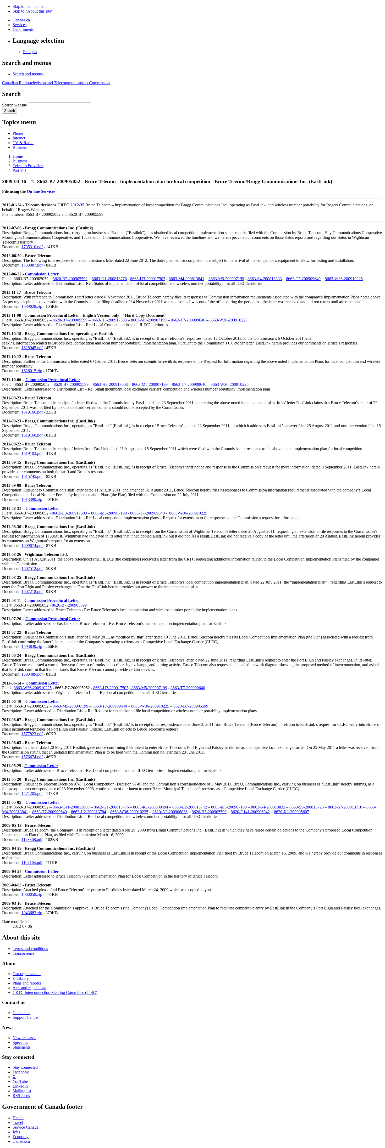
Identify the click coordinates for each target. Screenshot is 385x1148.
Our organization (27, 973)
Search (9, 111)
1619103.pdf (32, 453)
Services (19, 24)
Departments (23, 29)
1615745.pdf (32, 476)
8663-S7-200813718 (345, 807)
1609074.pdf (32, 545)
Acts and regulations (29, 988)
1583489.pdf (32, 674)
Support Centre (25, 1017)
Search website (14, 105)
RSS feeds (21, 1095)
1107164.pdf (31, 862)
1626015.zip (31, 371)
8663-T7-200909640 (303, 278)
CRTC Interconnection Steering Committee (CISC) (55, 992)
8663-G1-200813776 (109, 278)
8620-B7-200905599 (70, 278)
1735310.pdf (32, 247)
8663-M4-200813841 (186, 278)
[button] (28, 74)
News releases (24, 1038)
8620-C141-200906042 (250, 812)
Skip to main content (30, 6)
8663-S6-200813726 (306, 807)
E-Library (21, 978)
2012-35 (77, 205)
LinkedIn (20, 1086)
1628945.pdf (32, 348)
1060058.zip (31, 894)
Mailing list (22, 1091)
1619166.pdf (32, 412)
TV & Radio (23, 142)
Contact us (21, 1012)
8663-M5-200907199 (226, 278)
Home (18, 156)
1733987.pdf (32, 265)
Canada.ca (21, 20)
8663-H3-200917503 (147, 278)
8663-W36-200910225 (344, 278)
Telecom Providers (28, 165)
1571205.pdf (32, 793)
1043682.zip (31, 913)
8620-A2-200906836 (170, 812)
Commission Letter (42, 274)
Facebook (21, 1072)
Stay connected (25, 1067)
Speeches (20, 1042)
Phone (18, 133)
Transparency (24, 953)
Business (20, 147)
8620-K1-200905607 (291, 812)
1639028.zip (31, 306)
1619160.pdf (32, 435)
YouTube (20, 1081)
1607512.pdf (32, 568)
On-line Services (41, 191)
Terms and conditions (30, 948)
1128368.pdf (31, 839)
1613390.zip (31, 499)
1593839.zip (31, 646)
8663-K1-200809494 (150, 807)
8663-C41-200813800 (71, 807)
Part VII (19, 170)
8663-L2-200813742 (189, 807)
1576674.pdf (32, 757)
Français (30, 51)
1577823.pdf (32, 734)
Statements (21, 1047)
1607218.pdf (32, 591)
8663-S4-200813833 (265, 278)
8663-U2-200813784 (88, 812)
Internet (19, 138)
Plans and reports (27, 983)
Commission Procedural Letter (52, 379)
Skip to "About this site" (33, 11)
